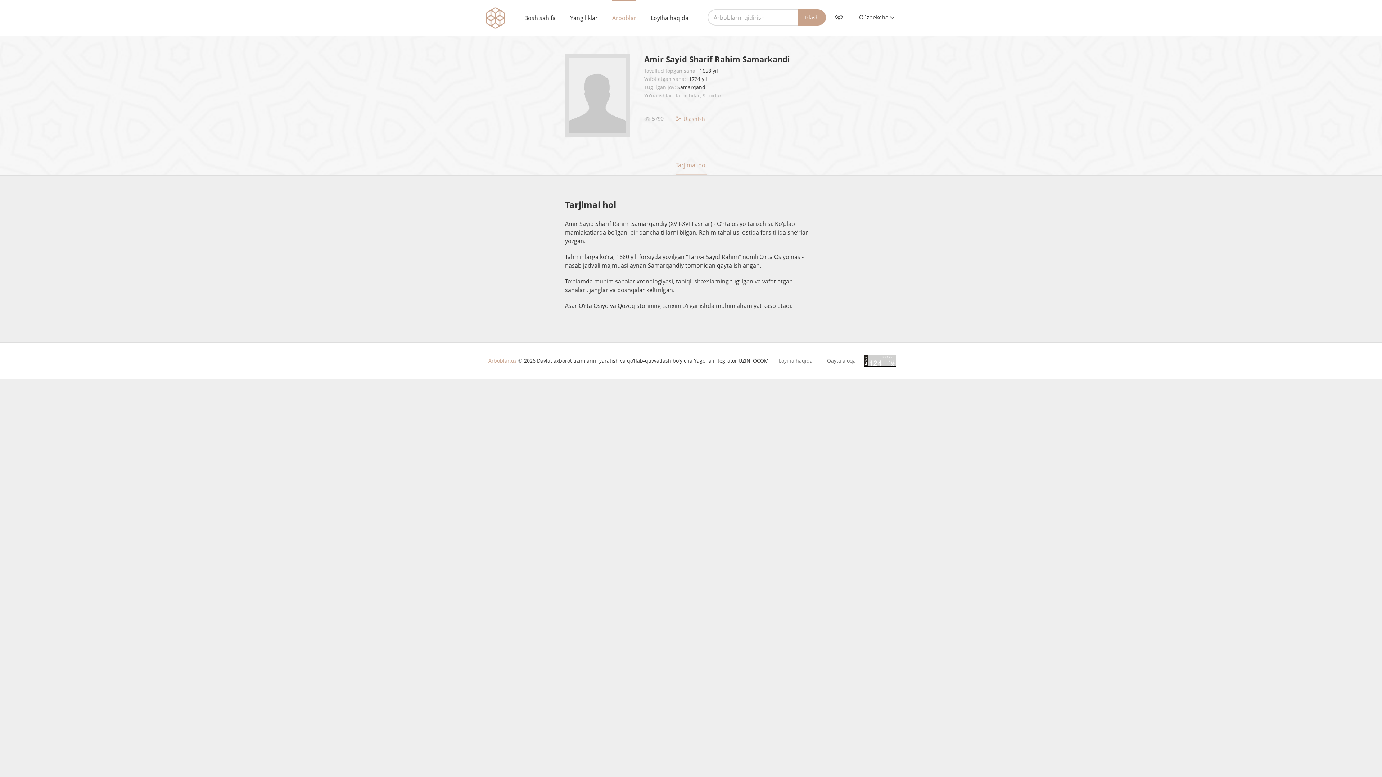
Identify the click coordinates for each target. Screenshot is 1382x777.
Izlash (812, 17)
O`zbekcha (874, 17)
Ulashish (693, 119)
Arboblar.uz (502, 360)
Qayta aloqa (841, 360)
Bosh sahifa (540, 18)
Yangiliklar (584, 18)
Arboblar (624, 18)
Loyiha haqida (669, 18)
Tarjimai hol (691, 165)
